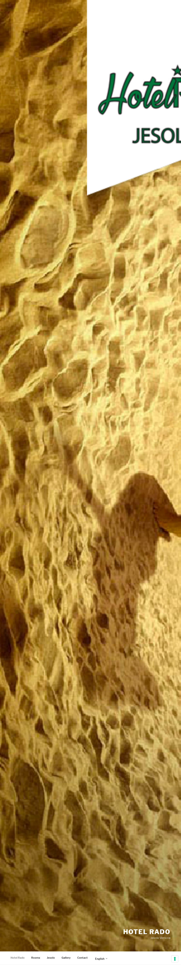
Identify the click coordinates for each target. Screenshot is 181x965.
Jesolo (51, 957)
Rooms (35, 957)
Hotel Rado (146, 932)
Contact (82, 957)
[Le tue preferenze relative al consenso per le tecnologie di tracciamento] (174, 958)
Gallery (66, 957)
